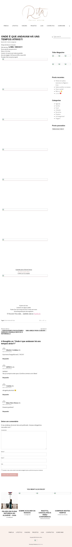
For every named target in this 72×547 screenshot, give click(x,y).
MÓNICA (9, 367)
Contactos (50, 26)
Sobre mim (61, 26)
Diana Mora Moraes (12, 403)
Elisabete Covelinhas (12, 350)
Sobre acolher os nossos (63, 87)
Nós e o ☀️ (59, 91)
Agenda (58, 104)
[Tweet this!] (45, 320)
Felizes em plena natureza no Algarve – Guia (62, 83)
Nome (3, 451)
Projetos (34, 26)
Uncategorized (13, 42)
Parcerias (58, 112)
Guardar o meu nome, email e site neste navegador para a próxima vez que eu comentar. (23, 470)
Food (57, 108)
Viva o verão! (59, 89)
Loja (41, 26)
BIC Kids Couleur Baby (24, 271)
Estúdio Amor (40, 544)
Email (2, 457)
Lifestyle (15, 26)
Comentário (4, 430)
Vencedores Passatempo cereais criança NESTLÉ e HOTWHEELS (12, 332)
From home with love (10, 320)
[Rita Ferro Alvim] (36, 21)
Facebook (37, 314)
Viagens (24, 26)
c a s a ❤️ (58, 93)
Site (2, 464)
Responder (6, 359)
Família (6, 26)
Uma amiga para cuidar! (35, 330)
